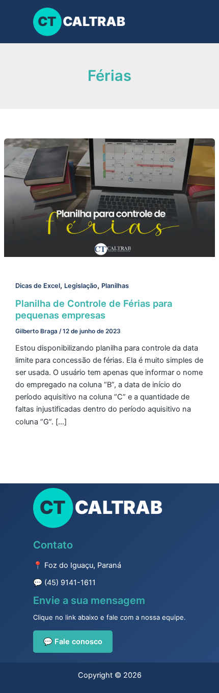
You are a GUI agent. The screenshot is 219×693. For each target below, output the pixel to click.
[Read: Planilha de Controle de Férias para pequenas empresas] (109, 197)
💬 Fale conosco (72, 641)
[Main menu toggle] (175, 22)
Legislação (80, 286)
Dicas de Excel (37, 286)
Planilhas (115, 286)
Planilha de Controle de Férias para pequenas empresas (93, 309)
